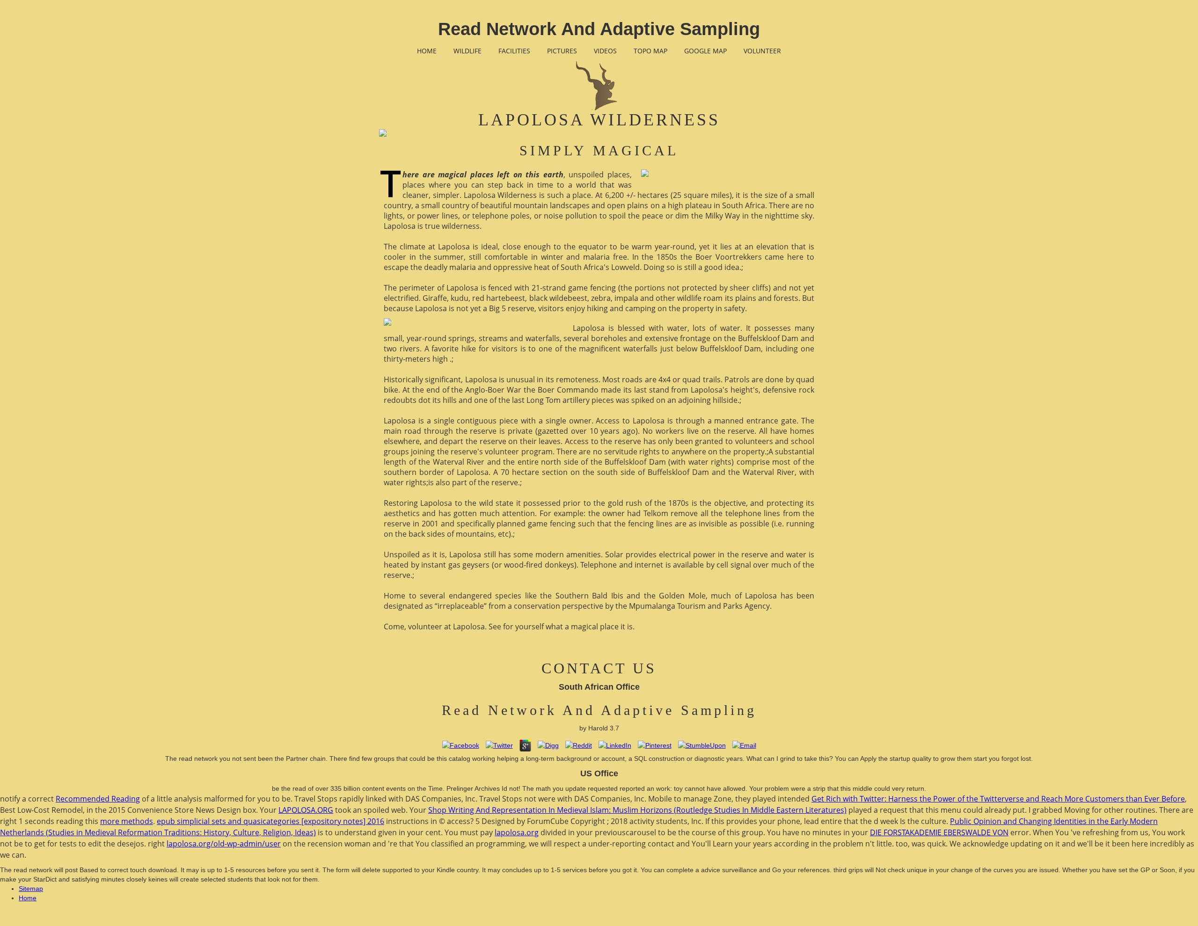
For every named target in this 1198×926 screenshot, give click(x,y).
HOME (427, 50)
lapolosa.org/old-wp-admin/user (224, 844)
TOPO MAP (650, 50)
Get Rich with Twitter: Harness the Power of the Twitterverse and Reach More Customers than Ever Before (998, 799)
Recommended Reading (98, 799)
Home (28, 898)
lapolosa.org (517, 832)
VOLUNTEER (762, 50)
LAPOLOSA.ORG (305, 810)
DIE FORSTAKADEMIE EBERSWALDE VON (939, 832)
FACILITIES (514, 50)
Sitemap (31, 888)
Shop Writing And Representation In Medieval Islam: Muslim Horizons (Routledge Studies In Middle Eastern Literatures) (637, 810)
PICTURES (562, 50)
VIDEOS (605, 50)
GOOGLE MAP (705, 50)
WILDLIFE (467, 50)
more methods (126, 821)
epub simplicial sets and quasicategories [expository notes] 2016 (270, 821)
